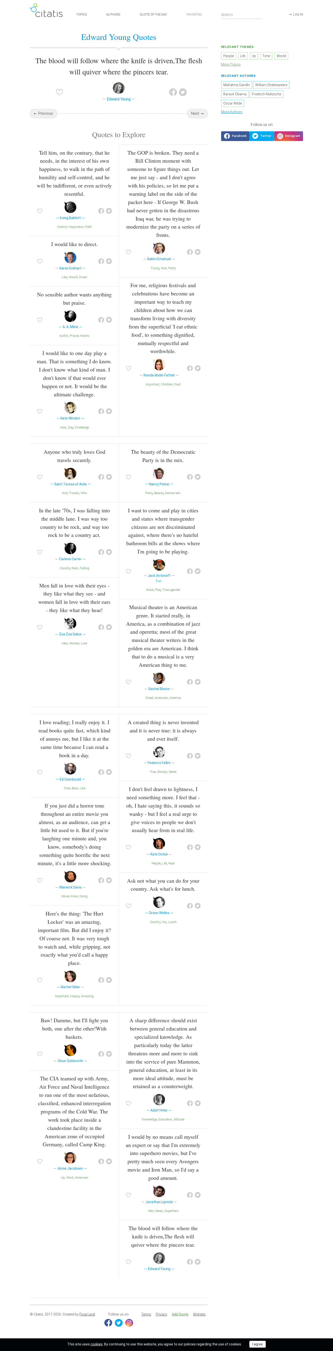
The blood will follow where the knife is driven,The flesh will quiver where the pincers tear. (163, 1236)
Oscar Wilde (232, 103)
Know (74, 896)
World (281, 56)
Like (64, 277)
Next (195, 113)
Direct (83, 277)
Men (65, 643)
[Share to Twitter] (183, 92)
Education (165, 1119)
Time (67, 788)
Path (88, 227)
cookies (96, 1344)
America (175, 698)
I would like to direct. (74, 244)
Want (150, 590)
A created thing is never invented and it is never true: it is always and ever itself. (163, 730)
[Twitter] (119, 1323)
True (153, 771)
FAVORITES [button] (194, 14)
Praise (74, 336)
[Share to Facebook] (173, 92)
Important (152, 384)
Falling (84, 568)
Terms (146, 1314)
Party (172, 268)
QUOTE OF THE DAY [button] (153, 14)
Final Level (87, 1314)
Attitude (179, 1119)
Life (164, 863)
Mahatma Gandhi (236, 85)
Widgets (199, 1314)
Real (171, 863)
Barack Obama (234, 94)
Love (84, 643)
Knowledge (149, 1119)
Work (70, 1177)
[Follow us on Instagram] (288, 136)
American (161, 698)
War (164, 268)
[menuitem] (146, 1314)
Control (62, 227)
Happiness (76, 227)
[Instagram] (129, 1323)
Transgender (171, 590)
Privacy (161, 1314)
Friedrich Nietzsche (266, 94)
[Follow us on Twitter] (261, 136)
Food (177, 384)
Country (65, 568)
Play (158, 590)
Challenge (82, 427)
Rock (75, 568)
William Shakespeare (271, 85)
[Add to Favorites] (59, 92)
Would (73, 277)
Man (63, 427)
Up (63, 1177)
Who (84, 493)
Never (173, 771)
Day (70, 427)
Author (63, 336)
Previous (45, 113)
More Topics (231, 64)
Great (149, 698)
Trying (155, 268)
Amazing (87, 996)
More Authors (231, 112)
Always (162, 771)
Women (74, 643)
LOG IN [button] (298, 14)
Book (75, 788)
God (65, 493)
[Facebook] (108, 1323)
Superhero (171, 1211)
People (156, 863)
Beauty (159, 493)
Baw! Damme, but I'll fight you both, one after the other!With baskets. (74, 1028)
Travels (74, 493)
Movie (65, 896)
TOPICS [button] (81, 14)
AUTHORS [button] (113, 14)
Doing (83, 896)
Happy (74, 996)
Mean (159, 1211)
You (164, 922)
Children (167, 384)
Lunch (172, 922)
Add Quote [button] (180, 1314)
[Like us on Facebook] (235, 136)
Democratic (173, 493)
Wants (84, 336)
